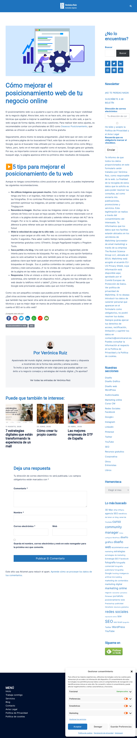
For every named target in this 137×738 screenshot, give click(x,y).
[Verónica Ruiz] (69, 6)
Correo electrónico (24, 526)
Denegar (98, 726)
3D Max (109, 509)
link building (117, 577)
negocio (108, 593)
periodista (123, 593)
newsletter (115, 593)
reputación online (111, 617)
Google (108, 573)
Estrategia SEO (112, 558)
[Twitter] (114, 63)
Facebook (110, 412)
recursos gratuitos (121, 607)
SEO (31, 326)
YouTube (109, 441)
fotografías (119, 570)
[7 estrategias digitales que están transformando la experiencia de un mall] (19, 413)
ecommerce (118, 547)
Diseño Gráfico (112, 381)
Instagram (110, 422)
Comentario (21, 488)
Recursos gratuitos (114, 451)
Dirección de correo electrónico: (115, 110)
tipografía (125, 622)
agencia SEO (111, 513)
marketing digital (113, 584)
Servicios (10, 698)
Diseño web (111, 386)
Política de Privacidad (116, 130)
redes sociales (116, 612)
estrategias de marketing (115, 555)
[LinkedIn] (120, 63)
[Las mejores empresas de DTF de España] (81, 413)
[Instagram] (107, 70)
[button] (131, 671)
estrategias (119, 551)
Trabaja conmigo (14, 695)
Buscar (108, 47)
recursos (109, 607)
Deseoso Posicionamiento (74, 126)
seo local (118, 622)
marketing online (116, 588)
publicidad (119, 604)
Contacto (10, 705)
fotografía (110, 562)
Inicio (8, 691)
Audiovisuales (112, 395)
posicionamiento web (16, 326)
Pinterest (109, 431)
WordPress (110, 390)
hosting (115, 573)
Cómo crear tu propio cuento (47, 433)
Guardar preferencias (121, 726)
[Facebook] (107, 63)
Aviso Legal (113, 134)
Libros (108, 470)
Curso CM (110, 403)
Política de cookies (85, 733)
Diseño (108, 377)
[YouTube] (120, 70)
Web (54, 526)
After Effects (119, 510)
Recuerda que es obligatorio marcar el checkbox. (116, 140)
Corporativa (111, 456)
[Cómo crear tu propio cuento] (50, 413)
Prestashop (109, 604)
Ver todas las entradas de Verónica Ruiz (50, 380)
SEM (119, 616)
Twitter (108, 436)
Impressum (119, 733)
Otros (108, 461)
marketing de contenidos (116, 580)
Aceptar (77, 726)
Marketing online (113, 400)
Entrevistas (110, 465)
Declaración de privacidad (103, 733)
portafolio (118, 596)
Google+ (109, 417)
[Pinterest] (114, 70)
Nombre (19, 512)
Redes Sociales (112, 408)
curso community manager (113, 527)
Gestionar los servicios (77, 719)
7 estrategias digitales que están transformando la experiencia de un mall (19, 438)
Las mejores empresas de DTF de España (80, 434)
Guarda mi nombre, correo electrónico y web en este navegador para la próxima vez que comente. (50, 545)
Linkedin (109, 427)
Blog (8, 702)
